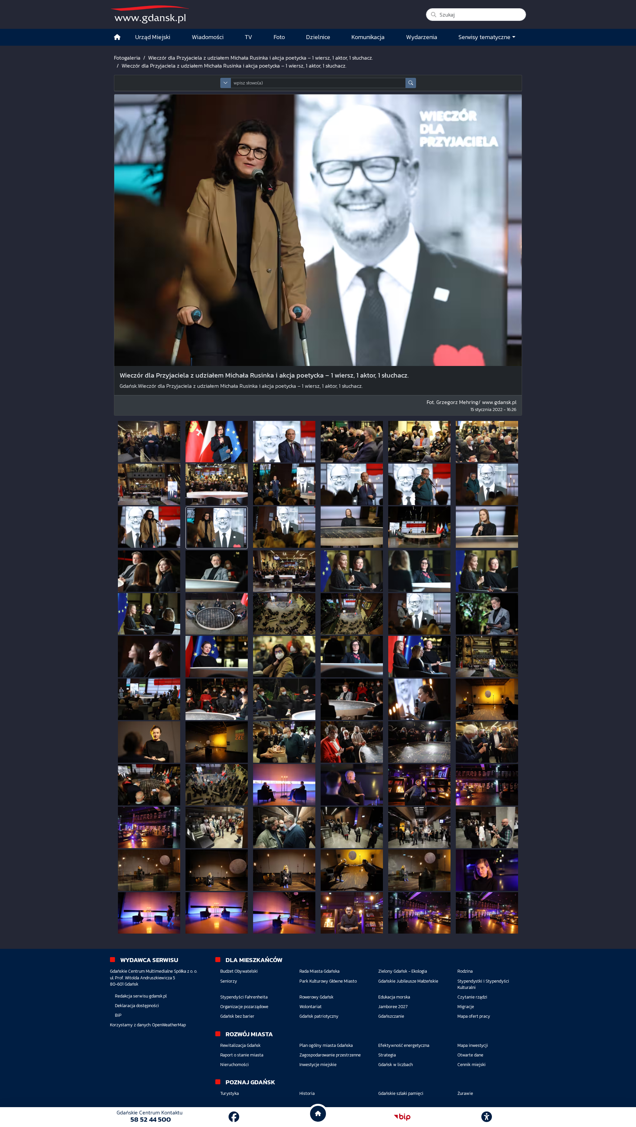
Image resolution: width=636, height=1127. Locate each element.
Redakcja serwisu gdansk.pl (141, 996)
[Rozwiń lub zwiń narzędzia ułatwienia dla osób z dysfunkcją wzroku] (487, 1117)
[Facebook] (234, 1117)
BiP (118, 1015)
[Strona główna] (117, 37)
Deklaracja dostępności (137, 1005)
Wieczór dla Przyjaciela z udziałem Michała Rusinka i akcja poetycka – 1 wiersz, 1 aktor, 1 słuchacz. (260, 58)
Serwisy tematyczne (484, 37)
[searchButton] (410, 83)
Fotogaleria (127, 58)
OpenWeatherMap (169, 1025)
